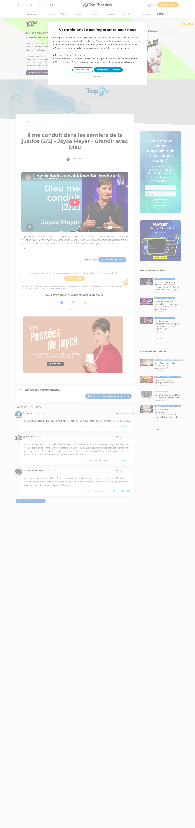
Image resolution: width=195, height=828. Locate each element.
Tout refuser (97, 76)
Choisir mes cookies (83, 70)
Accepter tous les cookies (108, 70)
